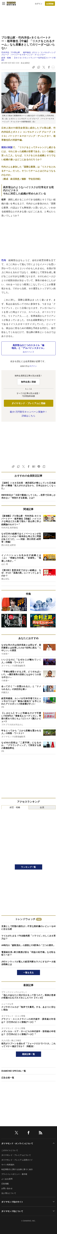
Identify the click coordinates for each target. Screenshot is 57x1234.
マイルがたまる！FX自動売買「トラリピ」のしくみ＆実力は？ (28, 937)
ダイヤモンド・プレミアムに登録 (29, 403)
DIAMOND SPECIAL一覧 (13, 1070)
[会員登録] (50, 3)
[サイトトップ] (11, 3)
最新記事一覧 (28, 1054)
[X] (16, 1133)
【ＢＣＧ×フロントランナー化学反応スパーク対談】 (28, 58)
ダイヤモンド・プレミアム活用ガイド (17, 1159)
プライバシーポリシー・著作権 (14, 1174)
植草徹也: (28, 53)
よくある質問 (6, 1178)
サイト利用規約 (7, 1164)
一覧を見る (28, 972)
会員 (42, 807)
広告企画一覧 (7, 1077)
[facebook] (28, 1133)
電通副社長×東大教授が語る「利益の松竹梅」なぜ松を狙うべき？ (28, 953)
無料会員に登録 (28, 381)
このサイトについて (9, 1150)
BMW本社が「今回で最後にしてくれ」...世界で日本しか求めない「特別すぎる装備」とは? (28, 496)
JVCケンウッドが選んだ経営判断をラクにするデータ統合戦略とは (28, 963)
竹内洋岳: (10, 52)
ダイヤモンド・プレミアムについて (16, 1155)
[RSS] (41, 1133)
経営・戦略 (6, 57)
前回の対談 (7, 147)
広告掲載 (5, 1183)
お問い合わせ (6, 1188)
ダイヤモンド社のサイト (12, 1201)
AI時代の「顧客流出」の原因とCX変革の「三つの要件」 (28, 945)
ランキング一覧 (28, 866)
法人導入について (8, 1193)
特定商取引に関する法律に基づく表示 (17, 1169)
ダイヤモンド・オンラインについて (17, 1143)
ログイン (38, 3)
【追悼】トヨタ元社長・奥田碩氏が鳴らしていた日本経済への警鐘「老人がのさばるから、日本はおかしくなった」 (28, 485)
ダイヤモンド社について (12, 1211)
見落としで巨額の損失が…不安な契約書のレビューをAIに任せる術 (28, 927)
